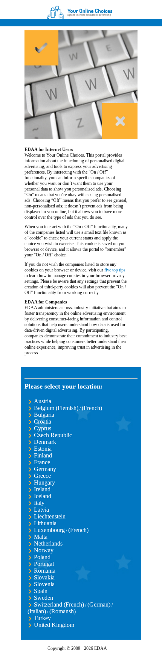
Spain (40, 591)
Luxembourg (49, 530)
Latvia (41, 509)
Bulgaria (44, 415)
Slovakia (44, 577)
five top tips (114, 270)
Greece (42, 476)
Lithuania (45, 523)
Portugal (44, 564)
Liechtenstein (50, 516)
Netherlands (48, 543)
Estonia (43, 448)
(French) (92, 408)
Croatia (42, 421)
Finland (43, 455)
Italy (39, 503)
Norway (43, 550)
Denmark (45, 442)
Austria (42, 401)
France (42, 462)
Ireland (42, 489)
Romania (44, 570)
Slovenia (44, 584)
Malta (40, 537)
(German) (98, 604)
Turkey (42, 618)
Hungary (44, 482)
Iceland (42, 496)
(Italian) (37, 611)
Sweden (43, 598)
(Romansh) (62, 611)
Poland (42, 557)
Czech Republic (53, 435)
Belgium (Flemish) (56, 408)
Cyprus (42, 428)
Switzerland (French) (59, 604)
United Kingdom (54, 625)
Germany (45, 469)
